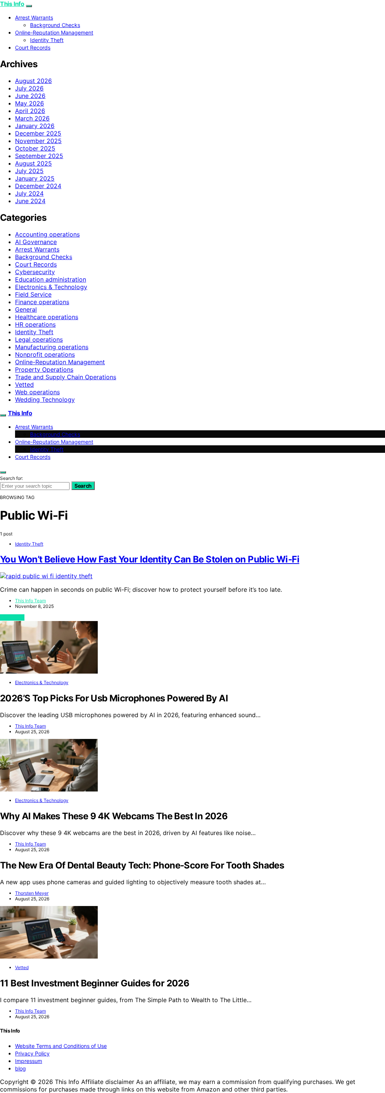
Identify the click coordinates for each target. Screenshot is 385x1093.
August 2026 (33, 80)
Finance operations (42, 302)
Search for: (11, 478)
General (26, 309)
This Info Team (30, 600)
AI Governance (36, 242)
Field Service (33, 294)
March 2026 (32, 118)
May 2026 (29, 103)
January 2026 (35, 126)
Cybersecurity (35, 272)
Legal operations (39, 339)
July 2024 (29, 193)
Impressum (28, 1061)
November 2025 (38, 141)
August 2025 (33, 163)
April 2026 (30, 111)
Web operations (37, 392)
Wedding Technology (45, 399)
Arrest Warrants (34, 17)
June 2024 (30, 201)
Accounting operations (47, 234)
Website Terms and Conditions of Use (61, 1046)
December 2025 (38, 133)
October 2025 (35, 148)
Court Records (32, 47)
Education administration (50, 279)
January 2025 (35, 178)
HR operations (35, 324)
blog (20, 1068)
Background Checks (55, 25)
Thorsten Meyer (32, 893)
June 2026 (30, 96)
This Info (12, 4)
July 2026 (29, 88)
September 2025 (39, 156)
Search (83, 485)
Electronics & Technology (51, 287)
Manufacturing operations (51, 347)
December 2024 (38, 186)
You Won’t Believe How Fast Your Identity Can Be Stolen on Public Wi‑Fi (149, 559)
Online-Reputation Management (54, 32)
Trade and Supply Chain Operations (65, 377)
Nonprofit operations (45, 354)
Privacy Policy (32, 1053)
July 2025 (29, 171)
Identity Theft (47, 40)
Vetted (24, 384)
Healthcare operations (46, 317)
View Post (12, 617)
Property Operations (44, 369)
